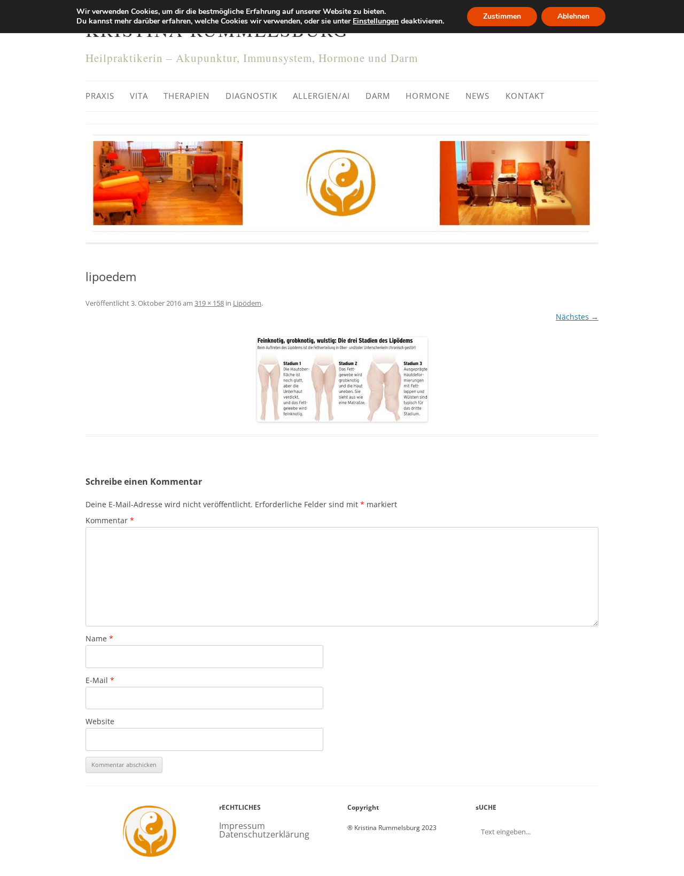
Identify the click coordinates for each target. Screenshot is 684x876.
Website (100, 721)
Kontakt (525, 95)
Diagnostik (251, 95)
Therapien (186, 95)
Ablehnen (573, 16)
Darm (378, 95)
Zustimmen (502, 16)
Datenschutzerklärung (264, 834)
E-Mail (100, 680)
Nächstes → (577, 317)
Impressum (242, 825)
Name (99, 638)
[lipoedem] (342, 379)
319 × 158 (209, 303)
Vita (139, 95)
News (477, 95)
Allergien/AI (321, 95)
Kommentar (110, 520)
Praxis (100, 95)
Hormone (428, 95)
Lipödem (247, 303)
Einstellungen (376, 21)
